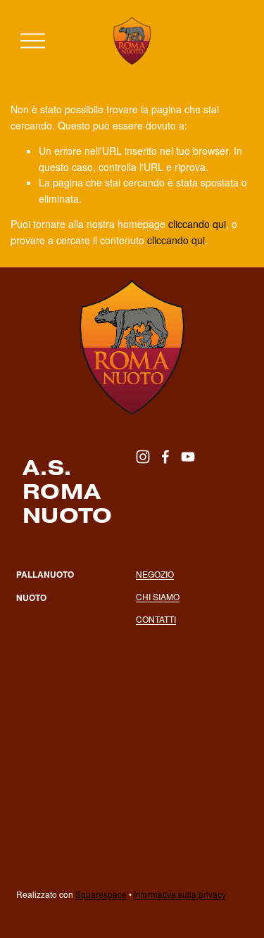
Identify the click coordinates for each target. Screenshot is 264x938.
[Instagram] (143, 457)
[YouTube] (188, 457)
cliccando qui (197, 224)
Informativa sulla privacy (180, 894)
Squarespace (101, 894)
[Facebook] (165, 457)
